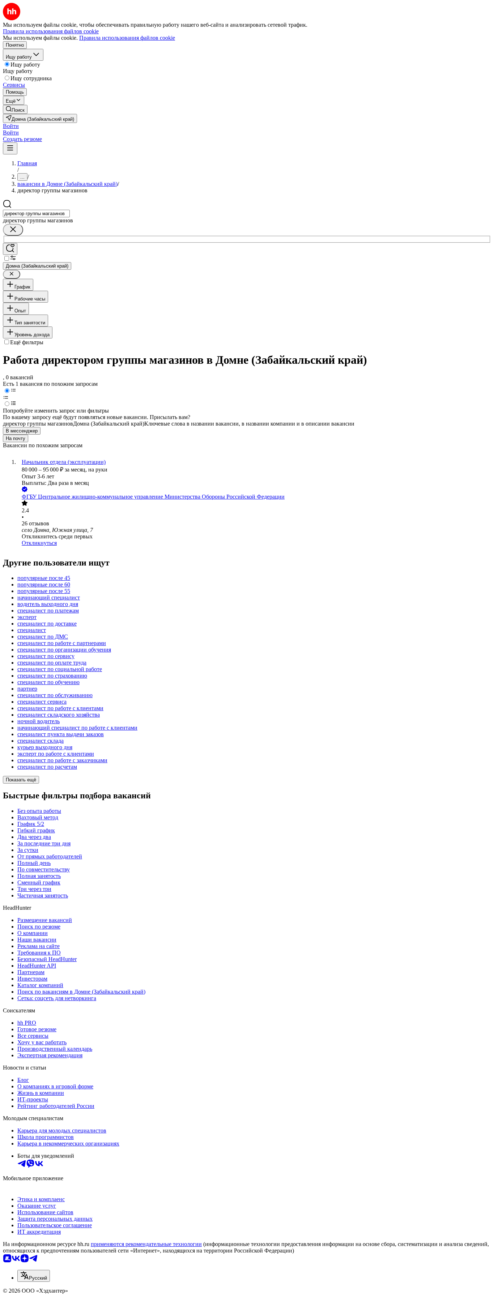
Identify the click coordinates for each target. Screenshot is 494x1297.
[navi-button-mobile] (10, 148)
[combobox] (36, 213)
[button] (11, 126)
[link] (15, 109)
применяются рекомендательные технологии (146, 1244)
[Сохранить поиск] (10, 249)
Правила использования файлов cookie (127, 38)
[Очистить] (13, 230)
